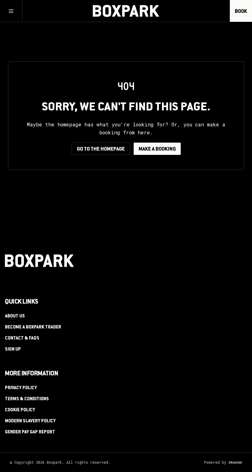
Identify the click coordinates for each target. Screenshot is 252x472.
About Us (15, 316)
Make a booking (157, 149)
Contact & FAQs (22, 338)
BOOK (241, 11)
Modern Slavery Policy (30, 421)
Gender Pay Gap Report (30, 432)
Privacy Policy (21, 388)
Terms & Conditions (27, 399)
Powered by (215, 462)
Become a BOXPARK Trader (33, 327)
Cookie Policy (20, 410)
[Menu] (11, 11)
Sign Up (13, 349)
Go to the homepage (101, 149)
